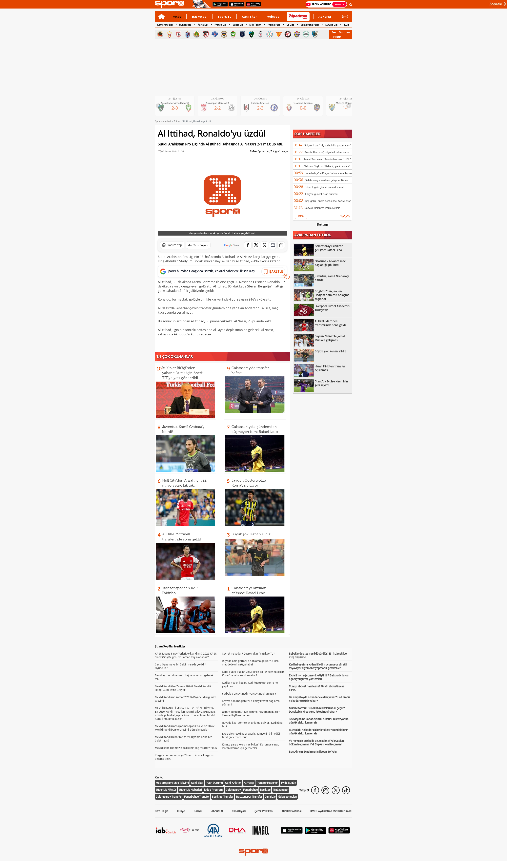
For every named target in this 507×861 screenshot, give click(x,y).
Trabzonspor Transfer (249, 796)
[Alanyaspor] (196, 34)
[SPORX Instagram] (325, 790)
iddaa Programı (213, 789)
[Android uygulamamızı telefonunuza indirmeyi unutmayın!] (219, 6)
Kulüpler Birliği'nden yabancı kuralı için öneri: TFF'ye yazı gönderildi (182, 373)
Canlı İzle (270, 796)
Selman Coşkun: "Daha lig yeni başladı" (327, 166)
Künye (181, 811)
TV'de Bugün (288, 782)
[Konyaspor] (306, 34)
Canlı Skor (249, 16)
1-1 (306, 108)
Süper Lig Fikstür (166, 789)
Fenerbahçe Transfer (197, 796)
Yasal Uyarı (239, 811)
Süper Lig (238, 24)
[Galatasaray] (169, 34)
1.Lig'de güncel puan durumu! (321, 194)
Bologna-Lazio (349, 103)
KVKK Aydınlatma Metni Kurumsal (331, 811)
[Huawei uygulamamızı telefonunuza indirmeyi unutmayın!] (252, 6)
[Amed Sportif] (233, 34)
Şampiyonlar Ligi (310, 24)
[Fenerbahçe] (224, 34)
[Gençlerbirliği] (160, 34)
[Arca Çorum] (287, 34)
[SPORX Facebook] (315, 790)
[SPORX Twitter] (335, 790)
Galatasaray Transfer (169, 796)
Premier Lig (274, 24)
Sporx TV (225, 16)
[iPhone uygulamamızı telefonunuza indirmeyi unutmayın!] (236, 6)
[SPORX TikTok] (346, 790)
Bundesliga (185, 24)
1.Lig (346, 24)
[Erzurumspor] (315, 34)
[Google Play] (315, 833)
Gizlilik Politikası (291, 811)
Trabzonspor (281, 789)
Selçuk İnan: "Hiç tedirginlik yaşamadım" (327, 145)
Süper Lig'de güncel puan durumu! (324, 187)
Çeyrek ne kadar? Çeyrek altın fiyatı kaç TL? (248, 653)
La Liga (290, 24)
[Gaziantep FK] (205, 34)
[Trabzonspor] (187, 34)
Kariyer (198, 811)
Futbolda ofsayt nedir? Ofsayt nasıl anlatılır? (249, 693)
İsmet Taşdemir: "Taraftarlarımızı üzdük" (327, 159)
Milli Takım (255, 24)
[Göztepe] (278, 34)
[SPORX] (253, 852)
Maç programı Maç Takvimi (172, 782)
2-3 (220, 108)
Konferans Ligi (165, 24)
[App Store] (292, 832)
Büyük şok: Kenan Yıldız (251, 534)
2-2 (178, 108)
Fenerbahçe (250, 789)
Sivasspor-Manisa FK (178, 103)
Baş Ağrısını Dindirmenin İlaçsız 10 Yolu (313, 751)
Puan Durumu (341, 32)
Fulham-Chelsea (221, 103)
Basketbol (199, 16)
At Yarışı (324, 16)
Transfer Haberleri (267, 782)
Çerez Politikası (263, 811)
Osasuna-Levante (263, 103)
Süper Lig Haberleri (190, 789)
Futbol (177, 16)
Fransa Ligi (220, 24)
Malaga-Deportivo (306, 103)
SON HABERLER (307, 134)
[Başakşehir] (242, 34)
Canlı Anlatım (233, 782)
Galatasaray (233, 789)
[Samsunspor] (178, 34)
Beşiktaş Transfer (222, 796)
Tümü (344, 16)
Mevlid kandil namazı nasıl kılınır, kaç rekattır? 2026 (186, 747)
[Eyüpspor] (297, 34)
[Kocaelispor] (251, 34)
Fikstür (336, 36)
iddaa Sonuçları (287, 796)
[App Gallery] (339, 832)
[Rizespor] (269, 34)
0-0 (263, 108)
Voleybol (273, 16)
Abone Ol (339, 4)
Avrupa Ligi (331, 24)
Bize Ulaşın (161, 811)
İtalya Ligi (203, 24)
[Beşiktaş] (260, 34)
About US (217, 811)
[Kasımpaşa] (215, 34)
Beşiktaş (265, 789)
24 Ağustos (178, 98)
